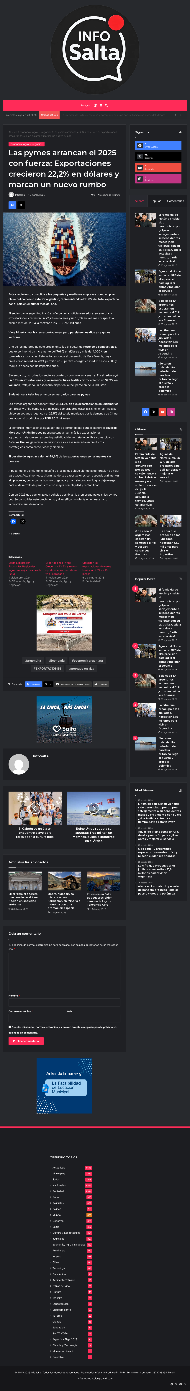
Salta (56, 1179)
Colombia (58, 1357)
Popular (156, 201)
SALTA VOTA (60, 1333)
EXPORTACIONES (48, 668)
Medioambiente (62, 1309)
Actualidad (59, 1167)
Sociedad (58, 1191)
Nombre (14, 995)
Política (57, 1209)
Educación (59, 1327)
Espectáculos (60, 1303)
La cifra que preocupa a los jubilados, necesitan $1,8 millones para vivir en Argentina (168, 342)
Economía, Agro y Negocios (35, 132)
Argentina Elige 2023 (65, 1339)
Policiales (58, 1203)
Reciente (138, 201)
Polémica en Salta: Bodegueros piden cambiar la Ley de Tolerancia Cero (99, 899)
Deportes (58, 1220)
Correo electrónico (21, 1011)
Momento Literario (63, 1351)
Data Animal (60, 1274)
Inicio (14, 132)
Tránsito (57, 1297)
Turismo (57, 1315)
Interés (57, 1256)
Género (57, 1197)
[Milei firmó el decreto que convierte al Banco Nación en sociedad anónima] (25, 881)
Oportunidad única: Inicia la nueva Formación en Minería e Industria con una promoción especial (64, 901)
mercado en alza (82, 668)
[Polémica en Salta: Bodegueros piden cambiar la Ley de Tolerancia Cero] (103, 881)
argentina (34, 660)
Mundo (57, 1214)
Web (69, 1011)
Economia (57, 660)
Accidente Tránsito (64, 1280)
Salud (56, 1226)
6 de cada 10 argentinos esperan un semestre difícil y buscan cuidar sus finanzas (145, 542)
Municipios (59, 1173)
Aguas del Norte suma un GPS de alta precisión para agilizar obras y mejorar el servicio (170, 465)
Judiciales (58, 1238)
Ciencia (57, 1321)
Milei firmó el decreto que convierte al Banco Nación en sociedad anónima (24, 899)
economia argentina (88, 660)
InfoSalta (20, 194)
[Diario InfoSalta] (95, 50)
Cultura (57, 1291)
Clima (56, 1262)
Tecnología (59, 1268)
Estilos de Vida (61, 1286)
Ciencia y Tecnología (65, 1345)
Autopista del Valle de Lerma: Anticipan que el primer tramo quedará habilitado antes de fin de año (118, 114)
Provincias (59, 1250)
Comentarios (175, 201)
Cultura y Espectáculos (66, 1232)
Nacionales (59, 1185)
